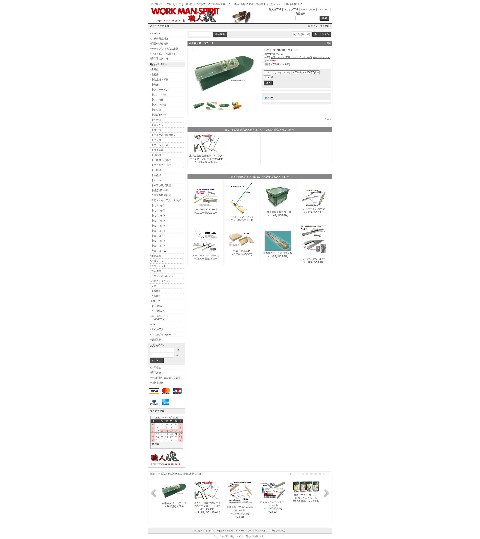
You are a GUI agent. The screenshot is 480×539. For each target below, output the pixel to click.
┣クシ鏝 (156, 140)
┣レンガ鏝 (157, 99)
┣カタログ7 (158, 235)
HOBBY (155, 301)
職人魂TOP (275, 9)
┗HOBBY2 (157, 311)
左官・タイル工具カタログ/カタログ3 (291, 57)
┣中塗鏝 (156, 175)
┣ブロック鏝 (158, 104)
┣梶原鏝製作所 (159, 190)
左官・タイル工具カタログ (166, 200)
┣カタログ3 (158, 215)
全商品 (155, 69)
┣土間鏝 (156, 170)
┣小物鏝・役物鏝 (161, 160)
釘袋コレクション (161, 281)
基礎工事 (156, 339)
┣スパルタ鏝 (158, 94)
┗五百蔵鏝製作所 (161, 195)
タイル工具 (157, 329)
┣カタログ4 (158, 220)
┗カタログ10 (158, 250)
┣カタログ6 (158, 230)
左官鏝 (155, 74)
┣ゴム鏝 (156, 130)
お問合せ (156, 367)
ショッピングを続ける (163, 53)
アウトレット (158, 266)
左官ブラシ (157, 260)
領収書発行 (157, 382)
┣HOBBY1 (157, 306)
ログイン (313, 26)
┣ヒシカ (156, 180)
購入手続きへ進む (161, 58)
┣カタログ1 (158, 205)
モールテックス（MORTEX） (159, 318)
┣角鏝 (155, 84)
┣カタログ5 (158, 225)
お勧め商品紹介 (159, 38)
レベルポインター (161, 334)
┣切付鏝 (156, 119)
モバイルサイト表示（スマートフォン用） (266, 530)
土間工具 (156, 255)
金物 (153, 286)
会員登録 (325, 26)
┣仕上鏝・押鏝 (159, 79)
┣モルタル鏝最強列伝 (163, 135)
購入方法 (156, 372)
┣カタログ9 (158, 245)
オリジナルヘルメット (163, 276)
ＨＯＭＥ (156, 33)
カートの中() (307, 9)
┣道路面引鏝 (158, 114)
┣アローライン (159, 89)
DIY (153, 324)
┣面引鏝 (156, 109)
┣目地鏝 (156, 155)
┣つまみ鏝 (157, 150)
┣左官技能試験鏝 (161, 185)
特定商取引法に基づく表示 (166, 377)
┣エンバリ (157, 124)
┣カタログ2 (158, 210)
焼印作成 (156, 271)
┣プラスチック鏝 (161, 165)
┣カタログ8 (158, 240)
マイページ (323, 9)
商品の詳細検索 (159, 43)
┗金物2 (155, 296)
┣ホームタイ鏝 (159, 145)
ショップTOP (291, 9)
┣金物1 (155, 291)
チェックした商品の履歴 (164, 48)
